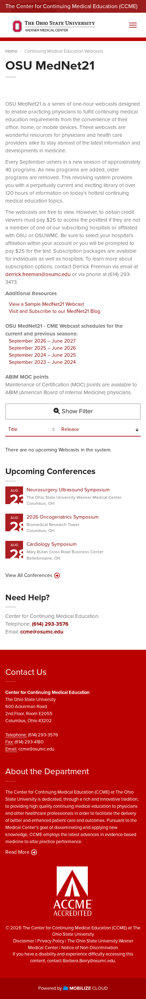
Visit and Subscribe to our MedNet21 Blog (54, 311)
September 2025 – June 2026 (42, 348)
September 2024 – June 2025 (42, 355)
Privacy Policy (50, 940)
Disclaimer (23, 940)
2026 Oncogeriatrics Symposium (63, 517)
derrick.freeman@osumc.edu (38, 274)
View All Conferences (28, 575)
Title (12, 429)
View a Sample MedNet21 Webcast (46, 304)
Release (70, 429)
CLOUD (88, 988)
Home (11, 51)
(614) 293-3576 (50, 624)
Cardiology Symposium (52, 544)
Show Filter (76, 411)
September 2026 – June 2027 (42, 341)
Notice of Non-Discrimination (89, 947)
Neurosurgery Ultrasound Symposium (68, 489)
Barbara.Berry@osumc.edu (89, 960)
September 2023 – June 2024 (42, 362)
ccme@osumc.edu (41, 632)
